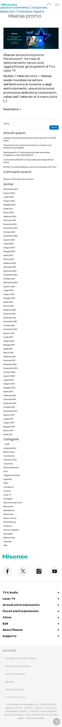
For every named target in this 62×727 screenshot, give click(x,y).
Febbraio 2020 (9, 395)
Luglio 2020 (8, 380)
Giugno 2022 (9, 294)
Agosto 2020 (9, 376)
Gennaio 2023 (9, 267)
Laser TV (7, 495)
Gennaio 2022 (9, 313)
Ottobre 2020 (9, 372)
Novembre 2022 (10, 275)
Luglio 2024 (8, 197)
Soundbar (8, 534)
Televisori (7, 541)
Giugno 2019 (8, 422)
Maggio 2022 (9, 298)
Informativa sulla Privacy (18, 666)
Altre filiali (9, 651)
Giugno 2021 (8, 341)
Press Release (9, 522)
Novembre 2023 (10, 228)
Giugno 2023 (9, 247)
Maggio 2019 (9, 426)
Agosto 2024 (9, 193)
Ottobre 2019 (9, 407)
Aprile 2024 (8, 208)
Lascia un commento (14, 8)
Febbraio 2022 (9, 310)
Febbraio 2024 (9, 216)
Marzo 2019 (8, 430)
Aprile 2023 (8, 255)
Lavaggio (7, 498)
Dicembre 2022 (10, 271)
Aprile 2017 (8, 434)
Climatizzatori (10, 459)
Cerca (6, 123)
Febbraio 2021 (9, 356)
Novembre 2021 (10, 321)
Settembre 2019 (10, 411)
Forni (5, 471)
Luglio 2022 (8, 290)
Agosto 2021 (8, 333)
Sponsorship (9, 537)
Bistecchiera (9, 452)
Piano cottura (9, 518)
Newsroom (7, 11)
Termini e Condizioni (15, 674)
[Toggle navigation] (57, 5)
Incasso (7, 491)
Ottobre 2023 (9, 232)
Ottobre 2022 (9, 279)
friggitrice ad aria (11, 475)
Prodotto (7, 526)
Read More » (12, 109)
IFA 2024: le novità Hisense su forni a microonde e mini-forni (29, 167)
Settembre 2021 (10, 329)
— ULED (6, 444)
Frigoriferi (7, 479)
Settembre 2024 (10, 189)
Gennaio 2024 (9, 220)
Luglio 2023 (8, 243)
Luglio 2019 (8, 419)
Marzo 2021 (8, 352)
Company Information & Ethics (20, 658)
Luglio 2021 (8, 337)
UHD (5, 545)
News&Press (8, 510)
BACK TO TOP (56, 721)
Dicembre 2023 (10, 224)
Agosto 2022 (9, 286)
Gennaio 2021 (9, 360)
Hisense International (9, 5)
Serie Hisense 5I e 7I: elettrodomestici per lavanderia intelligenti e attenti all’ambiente (26, 153)
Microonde (8, 506)
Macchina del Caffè (12, 502)
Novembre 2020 (10, 368)
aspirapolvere (9, 448)
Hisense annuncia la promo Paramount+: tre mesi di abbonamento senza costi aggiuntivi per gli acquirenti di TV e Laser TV (29, 63)
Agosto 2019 (8, 415)
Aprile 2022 (8, 302)
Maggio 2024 (9, 204)
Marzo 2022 (8, 306)
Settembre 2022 (10, 282)
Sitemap (9, 681)
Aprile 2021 (8, 349)
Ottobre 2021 (9, 325)
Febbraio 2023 (9, 263)
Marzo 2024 (8, 212)
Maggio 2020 (9, 388)
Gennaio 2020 (9, 399)
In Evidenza (8, 487)
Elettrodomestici (11, 467)
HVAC (5, 483)
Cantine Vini (8, 456)
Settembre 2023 (10, 236)
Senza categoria (11, 530)
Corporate (39, 8)
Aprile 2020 (8, 391)
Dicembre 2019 (9, 403)
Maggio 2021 (9, 345)
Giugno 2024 (9, 201)
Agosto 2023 (9, 240)
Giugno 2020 (9, 384)
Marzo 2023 (8, 259)
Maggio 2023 (9, 251)
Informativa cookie (14, 689)
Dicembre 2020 (10, 364)
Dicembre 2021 (9, 317)
